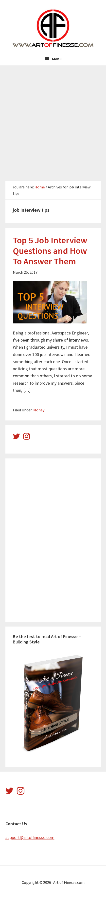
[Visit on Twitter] (16, 437)
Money (38, 409)
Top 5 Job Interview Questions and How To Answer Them (50, 251)
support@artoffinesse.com (29, 837)
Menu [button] (57, 58)
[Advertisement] (53, 120)
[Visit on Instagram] (26, 437)
